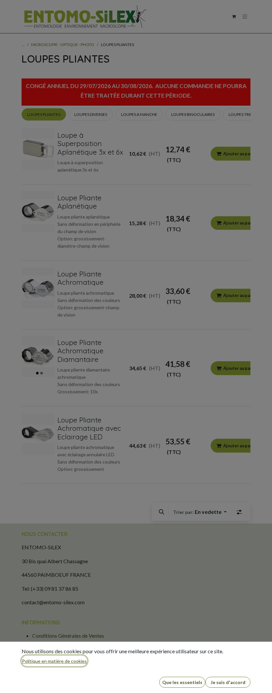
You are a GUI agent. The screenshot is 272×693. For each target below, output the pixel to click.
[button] (182, 682)
